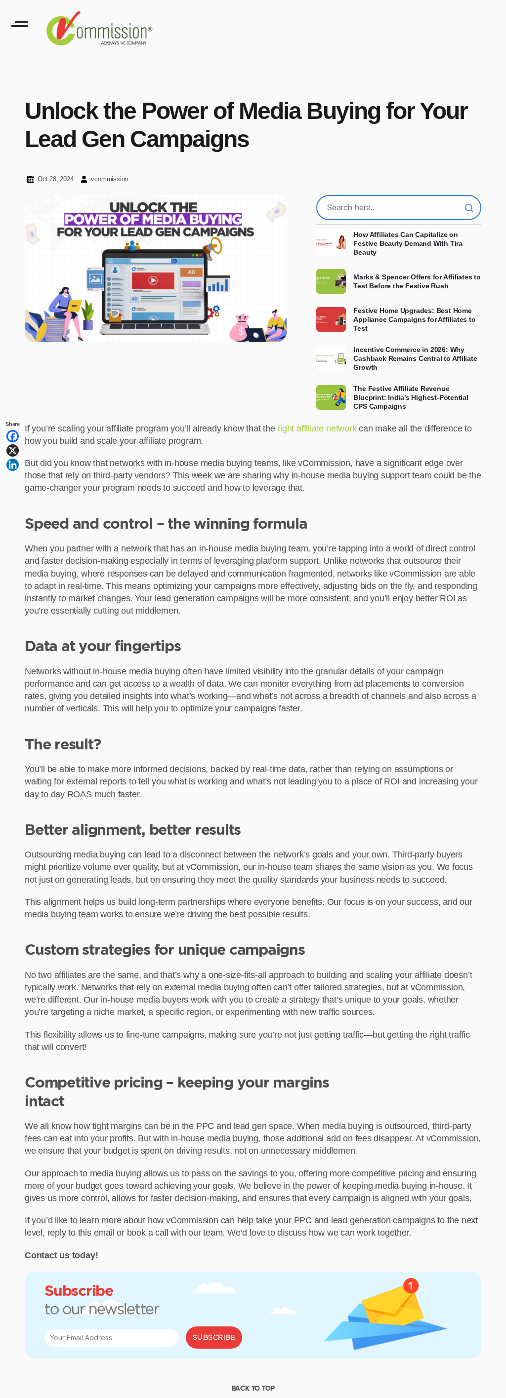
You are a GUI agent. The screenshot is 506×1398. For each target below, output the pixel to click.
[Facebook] (12, 436)
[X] (12, 450)
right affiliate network (316, 428)
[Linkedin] (12, 465)
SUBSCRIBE (214, 1337)
